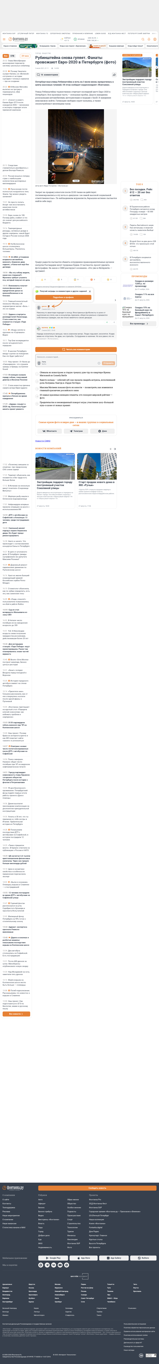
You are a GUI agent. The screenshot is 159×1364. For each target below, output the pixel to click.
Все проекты (94, 1247)
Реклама (6, 1211)
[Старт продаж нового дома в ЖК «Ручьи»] (97, 466)
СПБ (12, 56)
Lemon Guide (100, 33)
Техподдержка (8, 1207)
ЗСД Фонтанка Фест (117, 33)
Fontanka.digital (95, 1227)
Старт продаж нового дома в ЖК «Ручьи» (97, 484)
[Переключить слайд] (40, 147)
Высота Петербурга (97, 1243)
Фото (69, 1247)
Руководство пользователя (133, 1346)
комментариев (49, 75)
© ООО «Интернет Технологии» (64, 1355)
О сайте (5, 1199)
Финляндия (72, 1239)
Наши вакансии (9, 1223)
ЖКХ (40, 1243)
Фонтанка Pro (95, 1199)
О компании (7, 1219)
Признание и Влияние (82, 33)
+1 (107, 343)
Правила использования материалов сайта (139, 1331)
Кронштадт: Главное (98, 1235)
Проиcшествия (73, 1215)
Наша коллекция (96, 1219)
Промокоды (139, 276)
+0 (107, 322)
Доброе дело (44, 1235)
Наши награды (129, 1350)
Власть (41, 1223)
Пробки (79, 39)
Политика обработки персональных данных (139, 1328)
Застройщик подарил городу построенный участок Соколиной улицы (54, 485)
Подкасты (71, 1211)
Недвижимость (45, 1247)
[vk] (53, 1265)
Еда (39, 1239)
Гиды (40, 1227)
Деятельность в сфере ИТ (133, 1343)
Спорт (70, 1219)
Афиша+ (42, 1203)
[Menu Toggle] (4, 39)
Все (5, 56)
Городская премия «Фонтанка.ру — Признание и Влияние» (114, 1211)
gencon (44, 306)
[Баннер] (28, 46)
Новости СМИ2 (42, 441)
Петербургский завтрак (139, 33)
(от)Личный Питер (26, 33)
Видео (41, 1215)
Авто (40, 1199)
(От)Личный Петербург (99, 1215)
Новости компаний (48, 448)
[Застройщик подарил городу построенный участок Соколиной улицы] (55, 466)
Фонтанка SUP (9, 33)
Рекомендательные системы (134, 1339)
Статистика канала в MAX (13, 1227)
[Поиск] (143, 39)
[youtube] (60, 1265)
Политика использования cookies (136, 1335)
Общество (71, 1203)
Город (40, 1231)
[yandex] (66, 1265)
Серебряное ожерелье (60, 33)
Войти (44, 364)
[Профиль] (155, 39)
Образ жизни (73, 1199)
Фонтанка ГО (42, 33)
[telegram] (47, 1265)
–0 (114, 322)
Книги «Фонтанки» (97, 1223)
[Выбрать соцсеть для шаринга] (114, 74)
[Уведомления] (149, 39)
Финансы (71, 1235)
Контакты (6, 1203)
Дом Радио (94, 1231)
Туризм (70, 1231)
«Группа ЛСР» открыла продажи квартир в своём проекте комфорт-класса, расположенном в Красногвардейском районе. (96, 491)
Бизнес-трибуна (45, 1211)
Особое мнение (74, 1207)
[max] (40, 1265)
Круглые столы (96, 1239)
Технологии (72, 1227)
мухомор (45, 327)
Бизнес (41, 1207)
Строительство (74, 1223)
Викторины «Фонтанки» (48, 1219)
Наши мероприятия (11, 1215)
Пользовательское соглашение (135, 1324)
